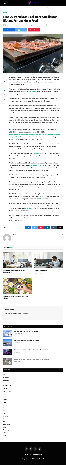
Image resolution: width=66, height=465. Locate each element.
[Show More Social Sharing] (42, 29)
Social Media (6, 424)
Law (4, 413)
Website (5, 435)
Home (4, 410)
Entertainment (7, 391)
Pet (4, 421)
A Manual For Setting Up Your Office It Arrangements (14, 271)
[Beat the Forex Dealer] (48, 260)
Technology (6, 430)
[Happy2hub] (33, 3)
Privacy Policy (37, 454)
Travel (4, 432)
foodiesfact (32, 91)
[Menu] (5, 3)
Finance (5, 399)
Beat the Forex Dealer (40, 270)
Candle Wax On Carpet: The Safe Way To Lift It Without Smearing (31, 359)
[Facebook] (4, 81)
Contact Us (27, 454)
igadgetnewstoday (35, 165)
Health (5, 408)
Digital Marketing (7, 385)
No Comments (41, 25)
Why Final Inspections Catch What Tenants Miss (26, 340)
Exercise (5, 394)
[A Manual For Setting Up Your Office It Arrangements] (17, 260)
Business (5, 383)
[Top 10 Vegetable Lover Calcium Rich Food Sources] (17, 286)
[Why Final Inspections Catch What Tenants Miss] (7, 342)
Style (4, 427)
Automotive (6, 377)
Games (5, 405)
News (4, 419)
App (4, 374)
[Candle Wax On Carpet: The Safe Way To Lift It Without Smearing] (7, 361)
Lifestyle (5, 416)
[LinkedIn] (4, 90)
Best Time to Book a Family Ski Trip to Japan (26, 331)
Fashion (5, 397)
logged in (14, 313)
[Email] (4, 99)
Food (5, 12)
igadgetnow (37, 153)
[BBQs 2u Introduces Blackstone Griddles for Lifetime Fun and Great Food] (33, 53)
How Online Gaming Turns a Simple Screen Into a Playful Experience (32, 350)
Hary (9, 25)
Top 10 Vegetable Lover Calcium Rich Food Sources (15, 297)
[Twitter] (4, 86)
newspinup (28, 208)
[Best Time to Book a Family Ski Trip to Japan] (7, 333)
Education (6, 388)
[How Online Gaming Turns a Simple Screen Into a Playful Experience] (7, 352)
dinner (42, 199)
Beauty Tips (6, 380)
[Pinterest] (4, 95)
